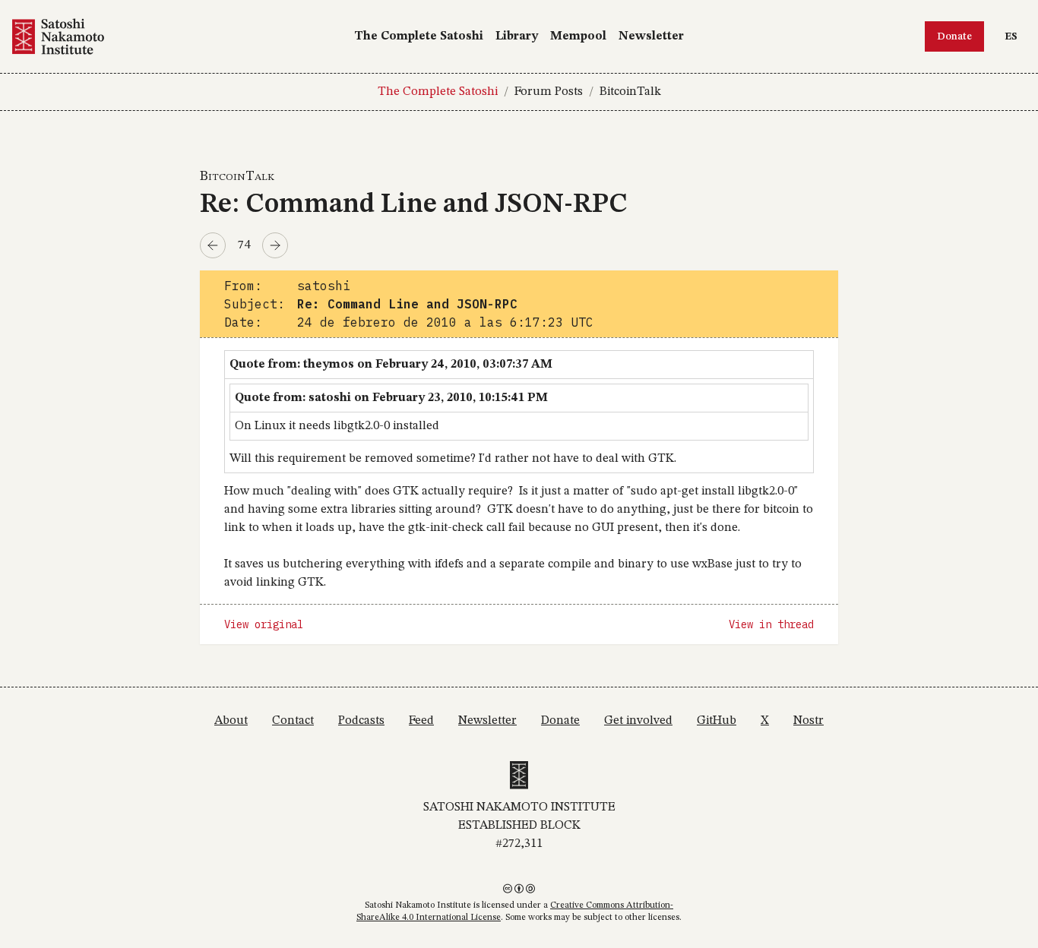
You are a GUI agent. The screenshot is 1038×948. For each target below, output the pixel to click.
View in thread (771, 624)
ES (1015, 36)
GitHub (716, 721)
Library (516, 36)
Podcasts (361, 721)
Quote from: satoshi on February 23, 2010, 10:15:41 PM (391, 398)
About (231, 721)
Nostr (808, 721)
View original (263, 624)
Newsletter (651, 36)
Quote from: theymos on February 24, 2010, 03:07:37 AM (390, 365)
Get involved (638, 721)
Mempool (578, 36)
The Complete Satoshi (418, 36)
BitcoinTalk (630, 92)
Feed (421, 721)
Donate (954, 36)
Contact (293, 721)
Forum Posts (548, 92)
